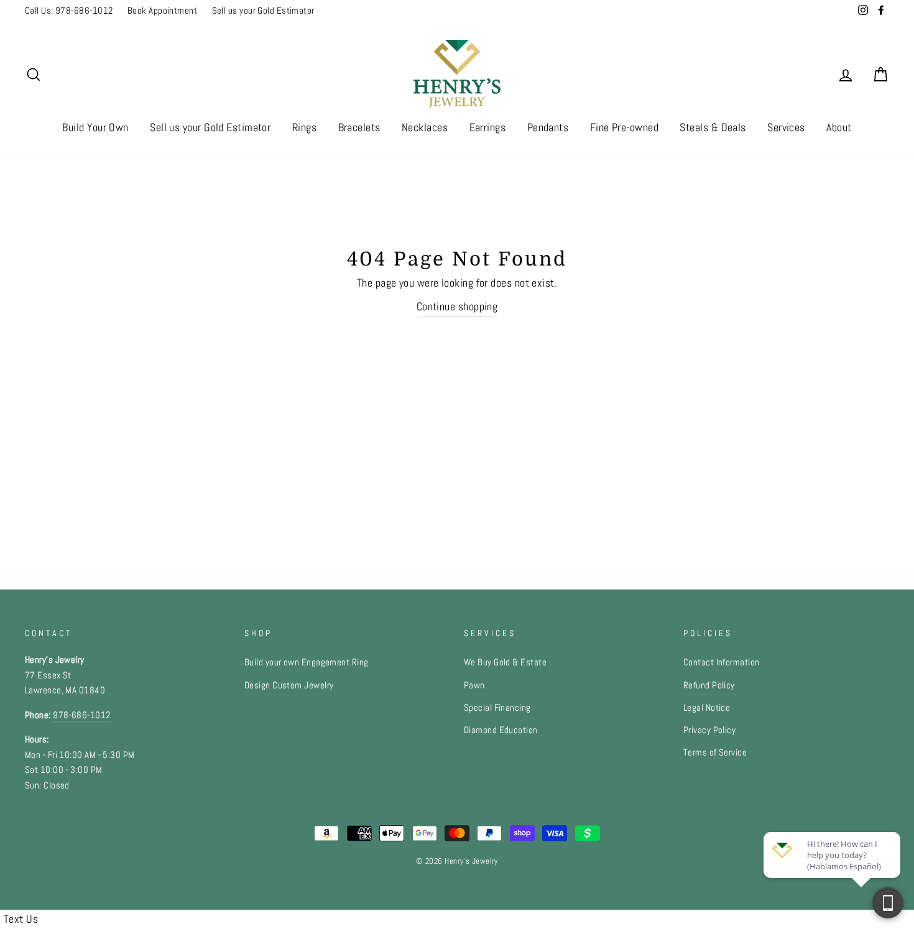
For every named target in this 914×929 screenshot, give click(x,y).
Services (786, 127)
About (838, 127)
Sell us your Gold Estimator (263, 10)
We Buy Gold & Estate (505, 662)
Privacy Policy (709, 730)
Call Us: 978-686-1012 (69, 10)
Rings (304, 127)
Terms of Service (715, 752)
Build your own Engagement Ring (306, 662)
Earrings (487, 127)
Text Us (21, 919)
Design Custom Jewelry (288, 685)
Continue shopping (457, 306)
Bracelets (359, 127)
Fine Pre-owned (624, 127)
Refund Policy (709, 685)
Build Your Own (95, 127)
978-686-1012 (81, 715)
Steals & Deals (713, 127)
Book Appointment (162, 10)
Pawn (474, 685)
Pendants (548, 127)
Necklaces (425, 127)
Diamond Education (501, 730)
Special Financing (497, 707)
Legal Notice (706, 707)
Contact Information (721, 662)
